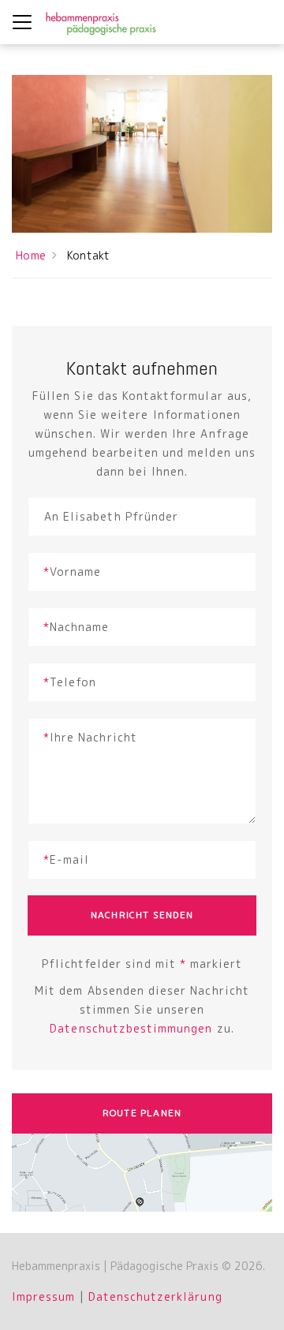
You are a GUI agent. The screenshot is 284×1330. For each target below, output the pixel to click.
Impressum (43, 1296)
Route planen (142, 1112)
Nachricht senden (142, 914)
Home (31, 255)
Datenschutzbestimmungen (131, 1028)
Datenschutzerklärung (155, 1296)
